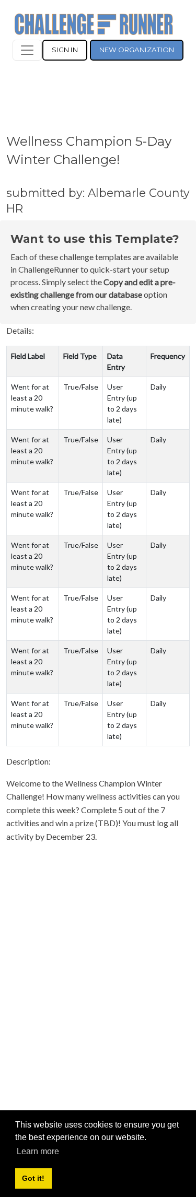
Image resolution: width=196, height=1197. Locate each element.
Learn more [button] (38, 1151)
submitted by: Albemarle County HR (98, 200)
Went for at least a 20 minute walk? (32, 397)
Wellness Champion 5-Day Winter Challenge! (88, 150)
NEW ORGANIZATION (136, 49)
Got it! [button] (33, 1178)
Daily (158, 386)
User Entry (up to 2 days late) (122, 403)
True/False (80, 386)
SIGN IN (65, 49)
